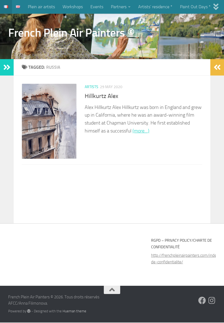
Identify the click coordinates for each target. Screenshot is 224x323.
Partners (118, 6)
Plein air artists (41, 6)
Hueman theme (74, 311)
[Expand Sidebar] (7, 67)
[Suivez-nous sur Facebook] (202, 300)
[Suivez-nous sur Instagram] (212, 300)
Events (96, 6)
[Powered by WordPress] (29, 311)
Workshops (73, 6)
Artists (91, 87)
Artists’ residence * (155, 6)
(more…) (140, 131)
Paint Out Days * (195, 6)
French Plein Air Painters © (71, 33)
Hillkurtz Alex (101, 96)
